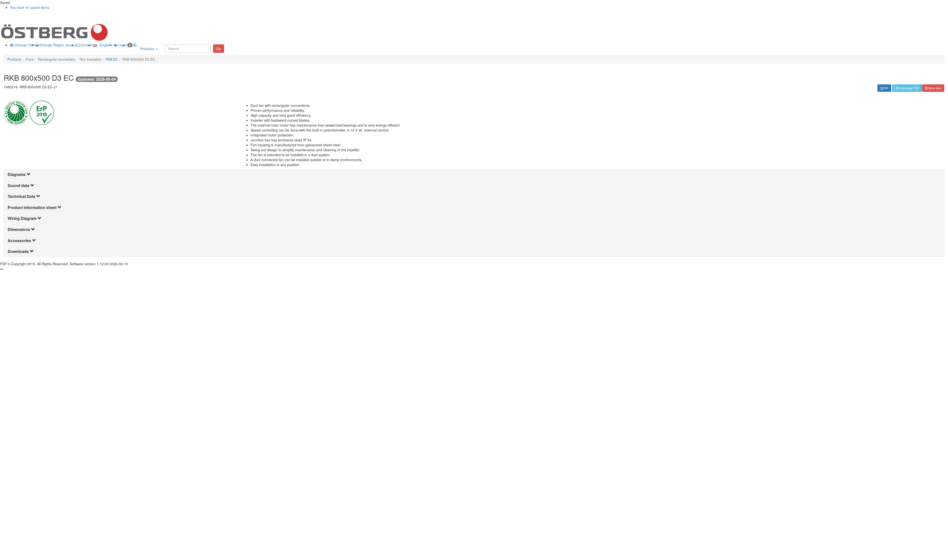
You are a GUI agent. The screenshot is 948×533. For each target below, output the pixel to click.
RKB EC (111, 59)
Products (147, 48)
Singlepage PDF (908, 88)
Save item (935, 88)
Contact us (88, 44)
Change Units (25, 44)
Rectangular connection (56, 59)
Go (218, 48)
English (104, 44)
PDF (886, 88)
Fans (30, 59)
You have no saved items (29, 7)
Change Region (57, 44)
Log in (122, 44)
